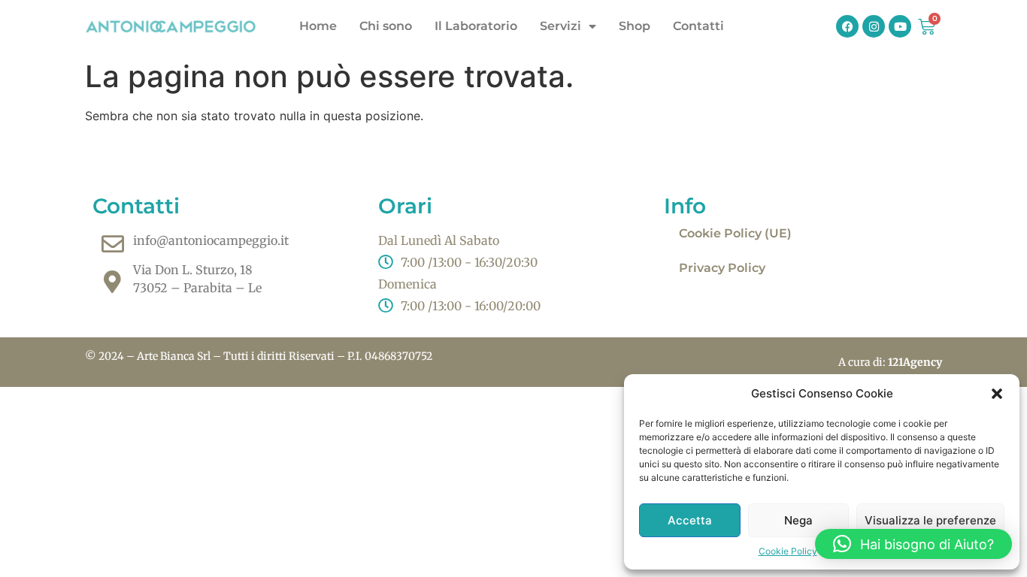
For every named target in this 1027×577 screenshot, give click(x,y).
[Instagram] (873, 26)
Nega (798, 520)
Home (318, 26)
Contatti (698, 26)
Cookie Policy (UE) (735, 233)
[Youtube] (900, 26)
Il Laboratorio (476, 26)
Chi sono (385, 26)
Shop (634, 26)
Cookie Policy (788, 551)
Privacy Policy (722, 268)
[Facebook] (847, 26)
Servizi (560, 26)
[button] (996, 393)
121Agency (915, 362)
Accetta (690, 520)
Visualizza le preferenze (930, 520)
